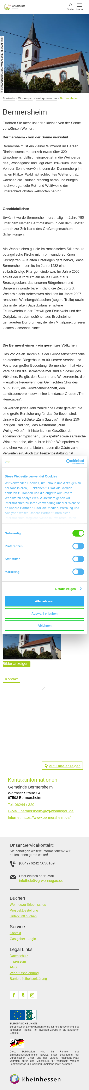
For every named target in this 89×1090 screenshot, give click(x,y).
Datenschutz (19, 956)
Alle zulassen (44, 601)
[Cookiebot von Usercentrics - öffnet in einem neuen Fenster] (66, 461)
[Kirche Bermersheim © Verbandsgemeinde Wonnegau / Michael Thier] (32, 639)
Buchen (17, 898)
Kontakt (15, 933)
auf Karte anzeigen (65, 766)
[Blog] (23, 995)
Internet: (39, 817)
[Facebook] (14, 995)
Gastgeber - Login (23, 939)
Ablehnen (45, 625)
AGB (13, 967)
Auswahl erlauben (44, 613)
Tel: (21, 805)
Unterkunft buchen (23, 916)
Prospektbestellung (24, 910)
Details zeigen (65, 588)
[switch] (78, 546)
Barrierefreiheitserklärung (28, 978)
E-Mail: (40, 811)
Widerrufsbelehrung (24, 973)
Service (17, 926)
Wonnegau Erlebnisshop (28, 904)
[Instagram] (32, 995)
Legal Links (21, 949)
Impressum (18, 961)
